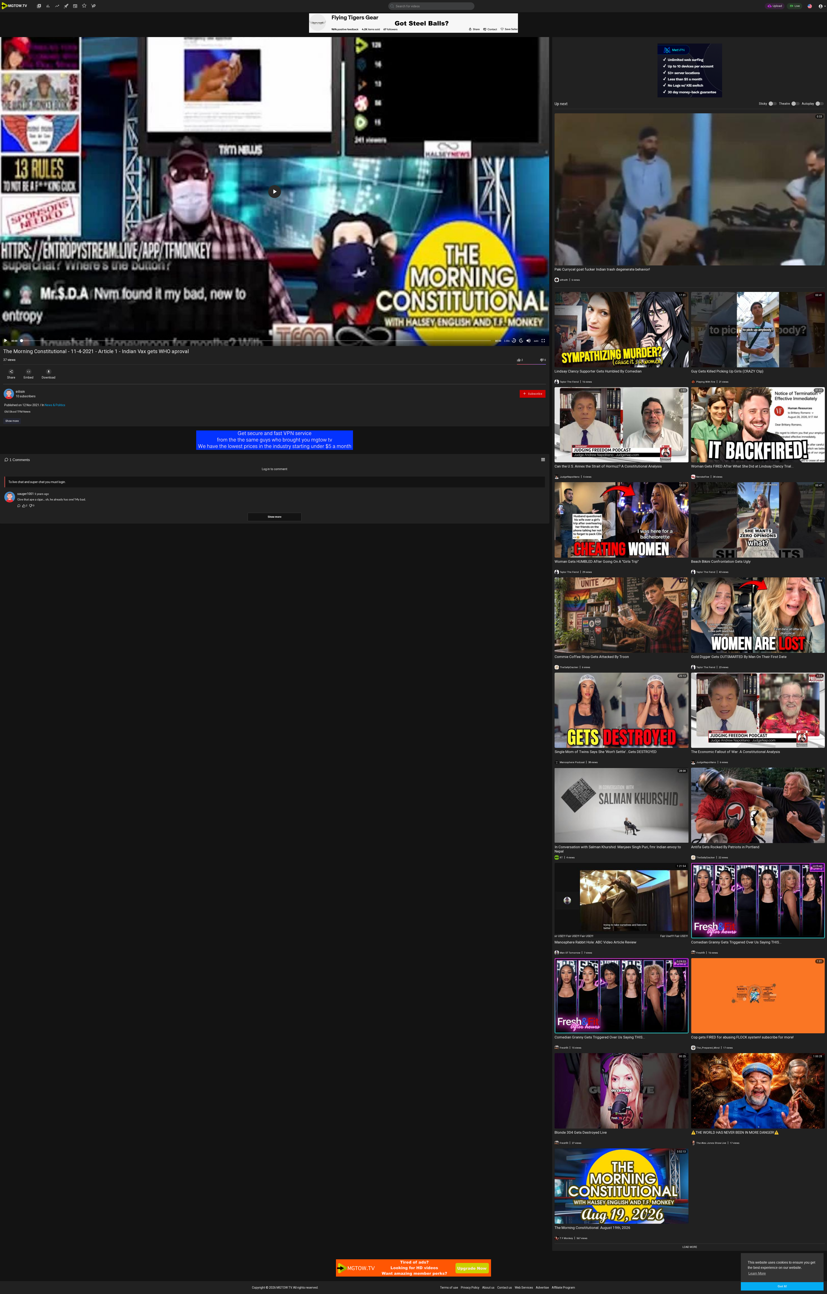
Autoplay (808, 103)
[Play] (5, 340)
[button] (809, 6)
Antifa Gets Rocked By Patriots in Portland (725, 847)
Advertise (542, 1287)
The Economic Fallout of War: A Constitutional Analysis (735, 752)
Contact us (504, 1287)
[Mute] (528, 340)
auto (536, 341)
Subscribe (534, 393)
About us (488, 1287)
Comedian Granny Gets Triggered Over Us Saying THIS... (736, 942)
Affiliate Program (563, 1287)
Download (48, 377)
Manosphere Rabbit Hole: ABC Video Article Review (595, 942)
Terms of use (449, 1287)
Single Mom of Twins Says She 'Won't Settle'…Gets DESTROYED (606, 752)
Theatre (784, 103)
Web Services (524, 1287)
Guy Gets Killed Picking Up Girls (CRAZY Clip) (727, 371)
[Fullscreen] (543, 340)
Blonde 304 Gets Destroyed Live (581, 1132)
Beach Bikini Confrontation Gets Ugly (721, 561)
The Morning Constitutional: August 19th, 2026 (592, 1227)
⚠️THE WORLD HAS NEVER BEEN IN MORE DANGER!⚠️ (735, 1132)
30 (514, 341)
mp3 (534, 330)
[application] (274, 191)
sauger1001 (25, 494)
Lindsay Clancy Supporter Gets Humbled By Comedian (598, 371)
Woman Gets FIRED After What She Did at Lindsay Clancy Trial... (742, 466)
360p (535, 317)
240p (535, 324)
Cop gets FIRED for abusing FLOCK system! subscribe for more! (742, 1037)
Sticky (763, 103)
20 (521, 341)
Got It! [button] (782, 1286)
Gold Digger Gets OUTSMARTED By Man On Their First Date (739, 657)
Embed (28, 377)
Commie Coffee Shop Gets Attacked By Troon (592, 657)
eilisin (20, 392)
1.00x (507, 341)
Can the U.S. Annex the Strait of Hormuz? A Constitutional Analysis (608, 466)
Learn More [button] (757, 1273)
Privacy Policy (470, 1287)
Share (11, 377)
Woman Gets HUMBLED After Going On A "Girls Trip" (597, 561)
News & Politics (55, 405)
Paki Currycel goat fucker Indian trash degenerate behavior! (602, 269)
